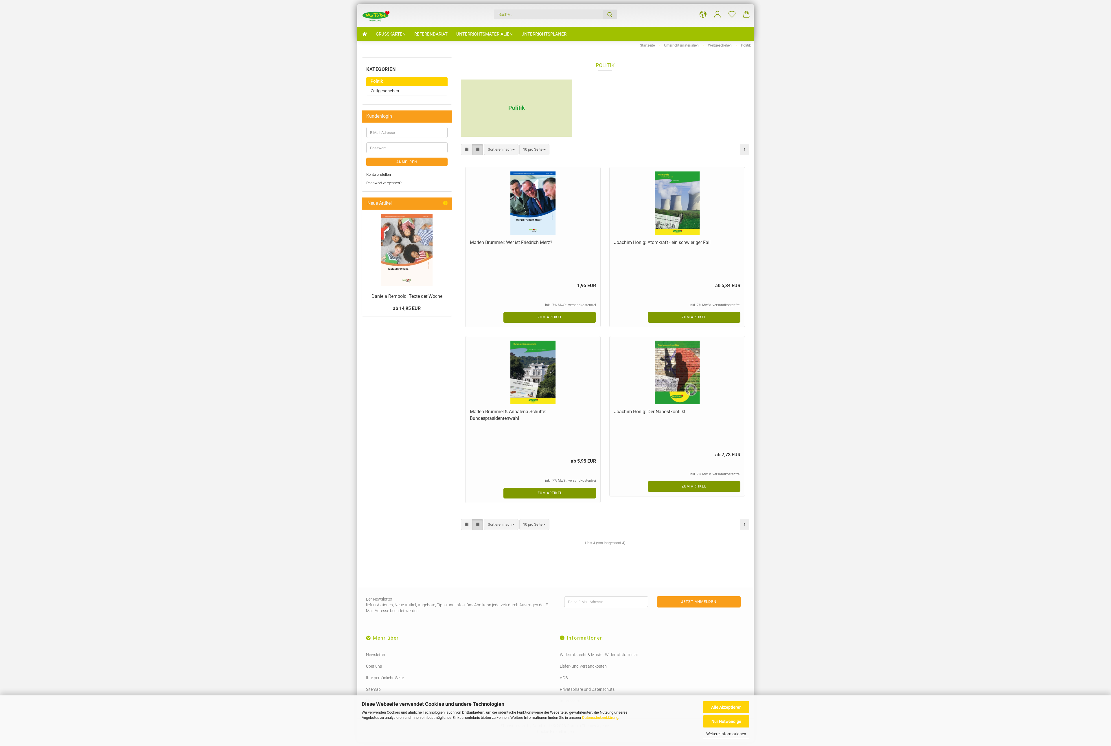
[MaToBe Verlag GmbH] (378, 15)
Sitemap (373, 689)
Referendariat (431, 34)
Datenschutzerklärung (600, 717)
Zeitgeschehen (385, 90)
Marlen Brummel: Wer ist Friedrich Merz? (511, 242)
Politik (377, 81)
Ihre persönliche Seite (385, 677)
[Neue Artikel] (445, 203)
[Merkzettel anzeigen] (732, 14)
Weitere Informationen (726, 734)
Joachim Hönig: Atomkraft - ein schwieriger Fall (662, 242)
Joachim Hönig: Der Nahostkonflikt (649, 411)
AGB (564, 677)
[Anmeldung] (717, 14)
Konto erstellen (378, 174)
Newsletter (375, 654)
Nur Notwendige (726, 721)
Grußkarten (391, 34)
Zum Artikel (550, 317)
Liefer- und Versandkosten (583, 666)
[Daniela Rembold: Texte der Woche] (407, 250)
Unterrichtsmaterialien (484, 34)
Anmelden (406, 162)
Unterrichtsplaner (543, 34)
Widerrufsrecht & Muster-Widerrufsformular (599, 654)
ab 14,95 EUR (407, 308)
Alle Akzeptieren (726, 707)
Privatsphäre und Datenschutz (587, 689)
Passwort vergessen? (384, 183)
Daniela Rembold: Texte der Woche (406, 296)
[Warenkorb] (746, 14)
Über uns (374, 666)
